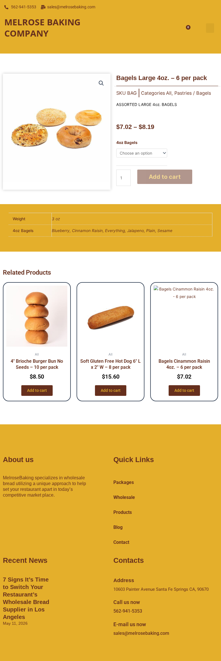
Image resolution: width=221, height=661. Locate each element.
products (122, 512)
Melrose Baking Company (42, 27)
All (169, 93)
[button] (210, 28)
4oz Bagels (127, 142)
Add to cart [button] (37, 390)
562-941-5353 (127, 611)
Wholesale (124, 497)
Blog (118, 527)
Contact (121, 542)
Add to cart (165, 176)
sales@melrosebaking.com (141, 633)
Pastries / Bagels (192, 93)
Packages (123, 482)
